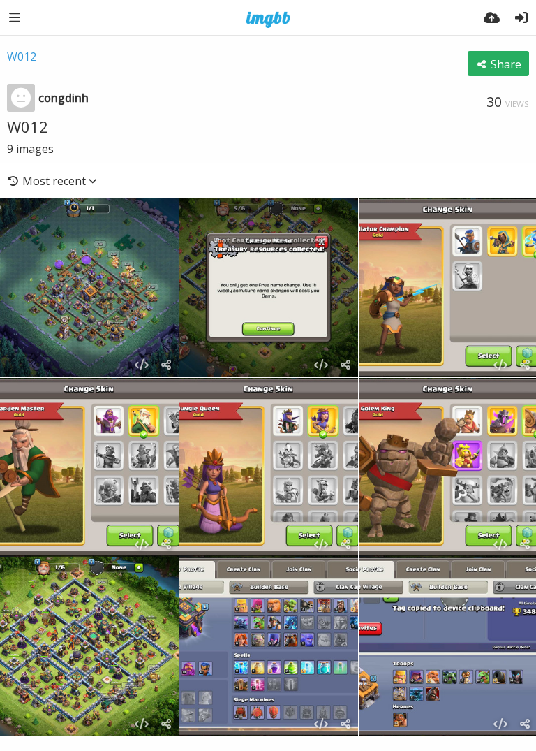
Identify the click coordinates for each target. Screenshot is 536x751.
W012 (21, 56)
